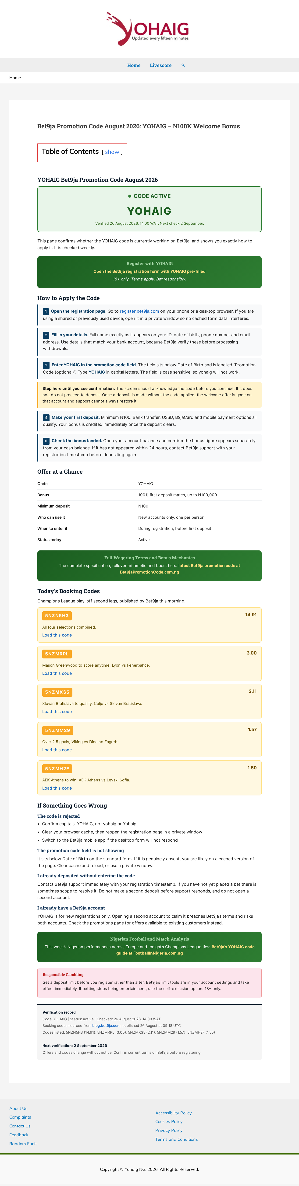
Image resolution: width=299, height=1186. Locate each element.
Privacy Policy (169, 1130)
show (112, 151)
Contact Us (20, 1126)
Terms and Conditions (176, 1139)
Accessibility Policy (173, 1113)
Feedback (18, 1134)
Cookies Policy (169, 1121)
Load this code (57, 635)
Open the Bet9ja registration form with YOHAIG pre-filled (149, 271)
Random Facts (23, 1143)
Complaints (20, 1117)
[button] (183, 65)
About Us (18, 1108)
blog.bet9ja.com (106, 1025)
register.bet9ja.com (139, 311)
